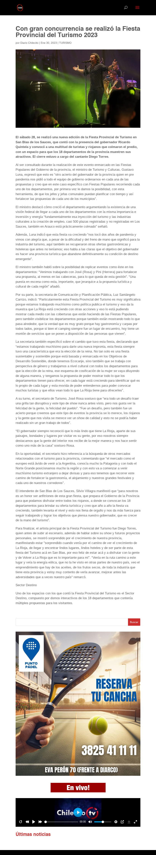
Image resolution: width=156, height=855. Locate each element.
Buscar (134, 622)
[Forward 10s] (40, 822)
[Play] (34, 822)
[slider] (61, 822)
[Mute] (90, 822)
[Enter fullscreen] (135, 822)
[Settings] (116, 822)
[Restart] (21, 822)
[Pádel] (78, 775)
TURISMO (65, 42)
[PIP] (122, 822)
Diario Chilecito (29, 42)
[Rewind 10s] (27, 822)
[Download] (129, 822)
